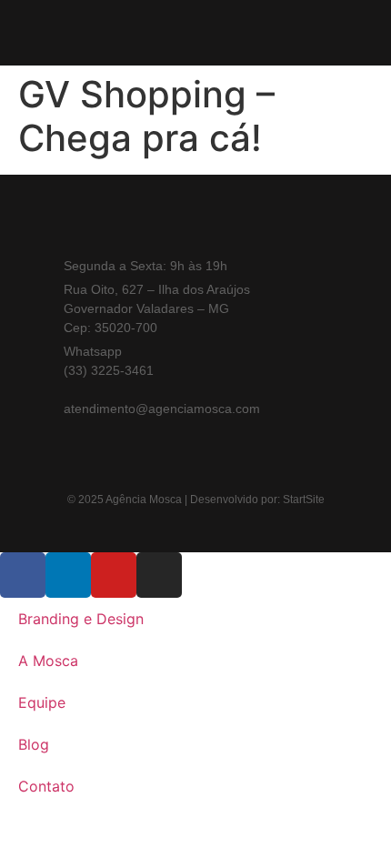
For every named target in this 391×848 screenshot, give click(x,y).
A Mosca (48, 660)
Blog (33, 744)
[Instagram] (238, 227)
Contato (46, 786)
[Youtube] (293, 227)
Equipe (41, 702)
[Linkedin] (320, 227)
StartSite (304, 499)
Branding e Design (81, 619)
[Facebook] (266, 227)
